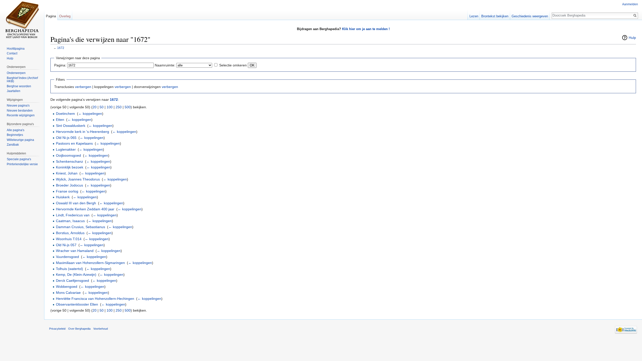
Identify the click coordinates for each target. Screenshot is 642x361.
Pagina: (60, 65)
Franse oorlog (67, 191)
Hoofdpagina (16, 48)
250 (119, 107)
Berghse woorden (19, 86)
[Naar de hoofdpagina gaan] (22, 20)
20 (95, 107)
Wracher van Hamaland (75, 251)
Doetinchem (65, 114)
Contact (12, 53)
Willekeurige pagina (20, 140)
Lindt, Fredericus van (73, 215)
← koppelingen (90, 114)
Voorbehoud (100, 328)
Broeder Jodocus (69, 185)
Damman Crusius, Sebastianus (80, 227)
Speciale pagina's (19, 159)
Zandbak (13, 144)
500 (128, 107)
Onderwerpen (16, 73)
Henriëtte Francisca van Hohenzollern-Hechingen (95, 299)
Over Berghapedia (79, 328)
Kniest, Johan (66, 173)
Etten (60, 120)
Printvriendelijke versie (22, 164)
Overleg (64, 16)
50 (102, 107)
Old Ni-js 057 (66, 245)
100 (110, 107)
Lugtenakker (66, 149)
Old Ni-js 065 (66, 138)
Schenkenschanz (69, 161)
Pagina (51, 16)
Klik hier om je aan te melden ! (366, 29)
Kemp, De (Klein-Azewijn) (76, 275)
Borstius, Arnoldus (70, 233)
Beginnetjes (15, 135)
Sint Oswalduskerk (70, 126)
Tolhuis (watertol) (69, 269)
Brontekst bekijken (494, 16)
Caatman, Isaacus (70, 221)
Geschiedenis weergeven (530, 16)
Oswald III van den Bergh (76, 203)
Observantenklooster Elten (77, 304)
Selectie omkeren (233, 65)
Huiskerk (63, 197)
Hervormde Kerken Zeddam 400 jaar (85, 209)
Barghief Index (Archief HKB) (22, 79)
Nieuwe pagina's (18, 105)
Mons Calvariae (68, 293)
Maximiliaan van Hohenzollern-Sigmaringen (90, 263)
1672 (60, 47)
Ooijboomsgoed (68, 155)
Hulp (632, 38)
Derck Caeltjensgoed (72, 281)
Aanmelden (630, 4)
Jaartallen (13, 91)
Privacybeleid (57, 328)
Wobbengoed (66, 287)
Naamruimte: (165, 65)
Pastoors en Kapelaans (74, 143)
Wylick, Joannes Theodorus (78, 179)
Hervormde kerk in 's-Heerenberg (82, 132)
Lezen (473, 16)
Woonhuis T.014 (69, 239)
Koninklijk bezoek (69, 167)
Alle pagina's (15, 130)
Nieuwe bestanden (20, 110)
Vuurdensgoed (67, 257)
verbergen (83, 87)
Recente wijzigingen (21, 115)
